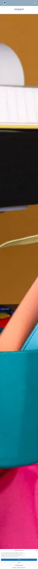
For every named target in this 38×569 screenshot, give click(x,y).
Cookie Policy (14, 567)
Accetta (19, 559)
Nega (19, 562)
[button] (36, 550)
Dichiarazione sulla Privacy (21, 567)
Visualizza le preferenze (19, 565)
